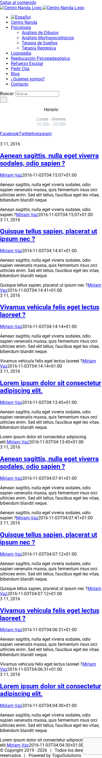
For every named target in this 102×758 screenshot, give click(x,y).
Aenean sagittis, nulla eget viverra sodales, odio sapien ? (49, 159)
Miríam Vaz (11, 175)
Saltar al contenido (18, 2)
